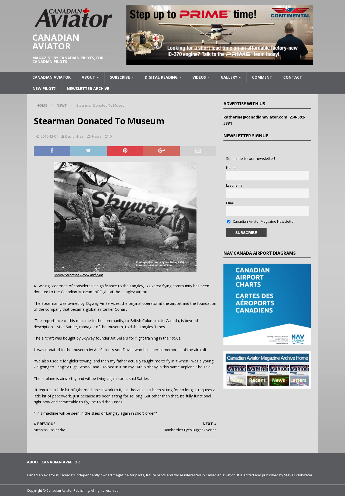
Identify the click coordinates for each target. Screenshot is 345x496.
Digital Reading (161, 77)
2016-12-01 (49, 136)
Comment (262, 77)
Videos (199, 77)
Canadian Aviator (51, 77)
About (88, 77)
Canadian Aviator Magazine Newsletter (263, 221)
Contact (292, 77)
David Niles (74, 136)
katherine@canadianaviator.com (256, 117)
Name (231, 167)
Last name (234, 185)
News (96, 136)
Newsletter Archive (88, 88)
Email (230, 203)
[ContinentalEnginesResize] (219, 62)
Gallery (229, 77)
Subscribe (120, 77)
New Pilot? (44, 88)
